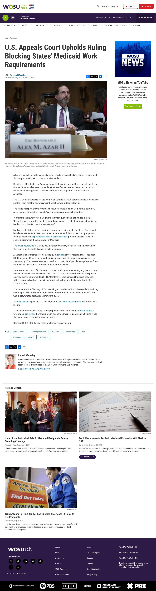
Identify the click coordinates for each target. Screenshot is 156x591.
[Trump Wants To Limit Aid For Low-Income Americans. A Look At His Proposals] (41, 487)
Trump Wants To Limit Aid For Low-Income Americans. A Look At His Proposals (39, 516)
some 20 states (84, 310)
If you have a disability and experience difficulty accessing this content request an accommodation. (133, 565)
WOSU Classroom (77, 25)
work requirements (38, 332)
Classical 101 (42, 25)
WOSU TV (26, 25)
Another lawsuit (21, 301)
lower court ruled (26, 245)
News (57, 553)
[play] (5, 17)
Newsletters (111, 25)
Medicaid (55, 332)
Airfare (136, 25)
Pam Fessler (9, 521)
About (89, 547)
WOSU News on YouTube (133, 82)
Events (124, 25)
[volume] (13, 18)
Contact (90, 564)
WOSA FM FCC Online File (128, 553)
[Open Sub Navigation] (120, 6)
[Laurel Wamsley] (10, 361)
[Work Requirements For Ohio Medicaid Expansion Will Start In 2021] (115, 412)
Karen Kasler (83, 445)
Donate (147, 6)
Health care (70, 332)
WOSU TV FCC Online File (128, 558)
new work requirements (69, 301)
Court (83, 332)
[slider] (16, 17)
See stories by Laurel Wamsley (34, 368)
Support (95, 25)
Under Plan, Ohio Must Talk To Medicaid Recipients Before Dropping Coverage (36, 440)
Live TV (131, 6)
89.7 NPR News (9, 25)
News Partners (11, 38)
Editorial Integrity (93, 553)
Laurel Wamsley (19, 75)
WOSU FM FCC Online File (128, 547)
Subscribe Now (133, 106)
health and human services (23, 337)
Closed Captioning (94, 569)
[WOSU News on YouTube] (133, 59)
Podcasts (59, 25)
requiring (61, 254)
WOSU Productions (62, 575)
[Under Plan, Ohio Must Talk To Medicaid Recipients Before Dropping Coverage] (41, 412)
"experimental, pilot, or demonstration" (49, 236)
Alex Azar (44, 337)
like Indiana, (30, 314)
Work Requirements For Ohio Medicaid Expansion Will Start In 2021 (112, 440)
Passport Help (92, 575)
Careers (90, 558)
